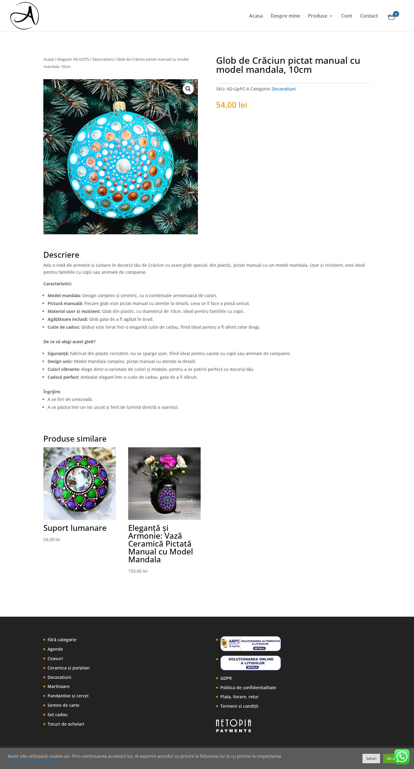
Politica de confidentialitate (248, 687)
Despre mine (285, 16)
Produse (317, 16)
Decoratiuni (102, 59)
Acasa (256, 16)
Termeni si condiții (239, 706)
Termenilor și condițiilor (33, 761)
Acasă (48, 59)
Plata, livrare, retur (239, 697)
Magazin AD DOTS (73, 59)
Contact (369, 16)
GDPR (226, 678)
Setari (371, 758)
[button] (188, 88)
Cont (346, 16)
